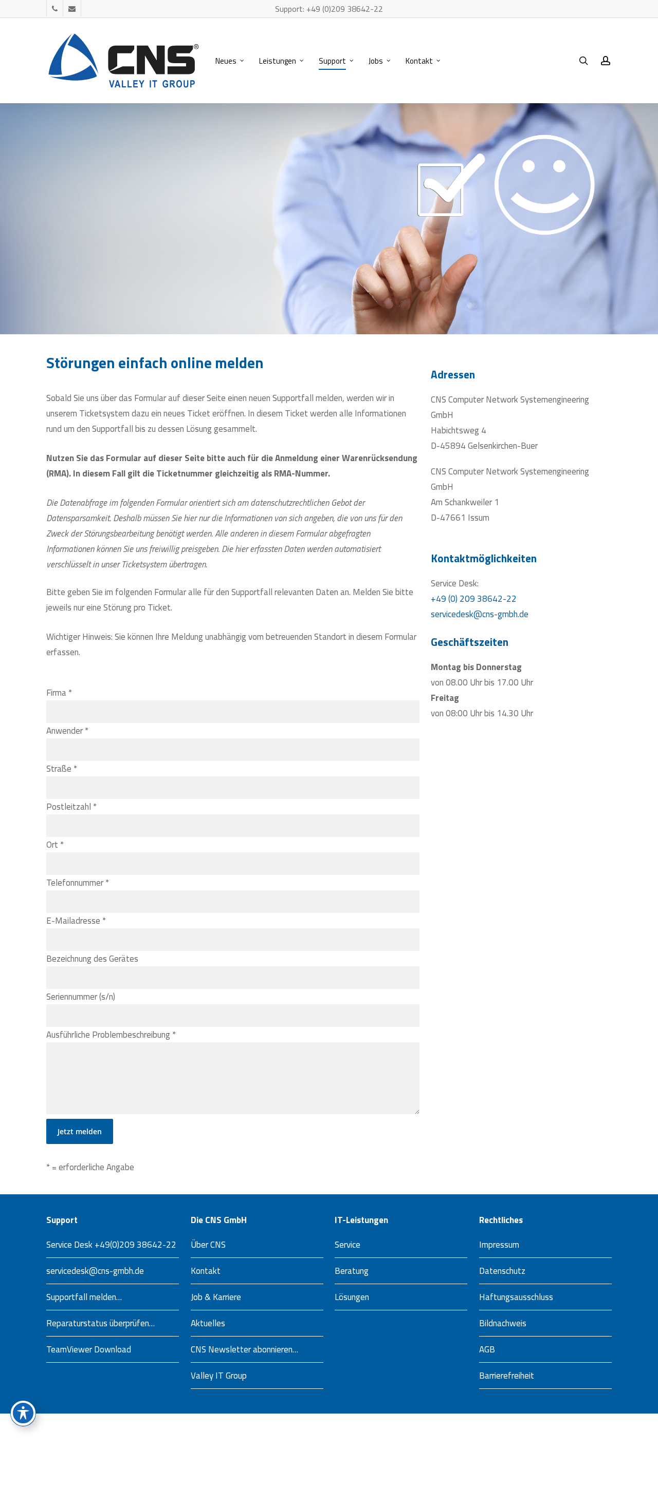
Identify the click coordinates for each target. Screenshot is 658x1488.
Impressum (499, 1244)
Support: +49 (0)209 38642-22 (329, 9)
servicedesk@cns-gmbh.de (479, 614)
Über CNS (208, 1244)
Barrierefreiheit (506, 1375)
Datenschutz (502, 1270)
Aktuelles (208, 1323)
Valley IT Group (219, 1375)
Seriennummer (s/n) (80, 996)
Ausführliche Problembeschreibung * (111, 1034)
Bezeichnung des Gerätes (92, 958)
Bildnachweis (502, 1323)
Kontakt (206, 1270)
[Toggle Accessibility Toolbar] (23, 1413)
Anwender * (67, 730)
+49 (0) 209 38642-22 (474, 598)
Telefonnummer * (77, 882)
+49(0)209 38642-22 (135, 1244)
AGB (487, 1349)
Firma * (59, 692)
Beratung (352, 1270)
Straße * (61, 768)
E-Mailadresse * (76, 920)
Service (347, 1244)
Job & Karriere (216, 1297)
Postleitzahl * (71, 806)
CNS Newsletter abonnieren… (244, 1349)
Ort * (55, 844)
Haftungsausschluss (516, 1297)
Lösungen (352, 1297)
